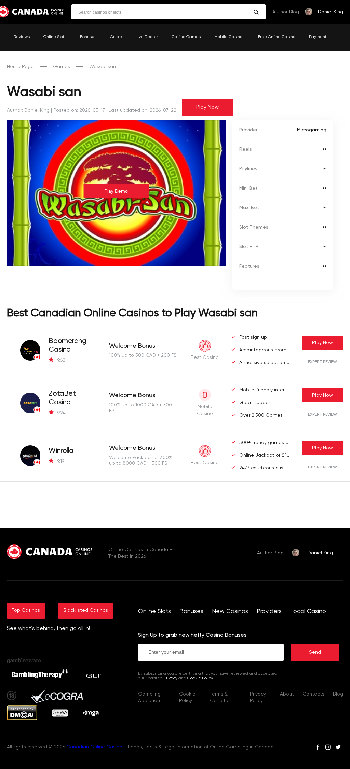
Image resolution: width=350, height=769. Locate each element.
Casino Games (186, 37)
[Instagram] (328, 748)
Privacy (170, 678)
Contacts (313, 694)
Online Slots (54, 37)
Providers (269, 611)
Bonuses (88, 37)
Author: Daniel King (28, 110)
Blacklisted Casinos (85, 610)
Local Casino (308, 611)
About (287, 694)
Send (315, 652)
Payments (318, 37)
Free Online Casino (276, 37)
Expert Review (322, 362)
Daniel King (330, 12)
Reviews (22, 37)
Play (322, 342)
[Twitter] (338, 748)
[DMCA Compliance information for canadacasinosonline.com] (22, 719)
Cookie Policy (200, 678)
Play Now (207, 107)
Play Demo (116, 191)
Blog (338, 694)
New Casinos (230, 611)
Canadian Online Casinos (95, 747)
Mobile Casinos (229, 37)
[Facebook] (317, 748)
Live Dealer (147, 37)
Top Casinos (26, 610)
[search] (256, 12)
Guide (116, 37)
